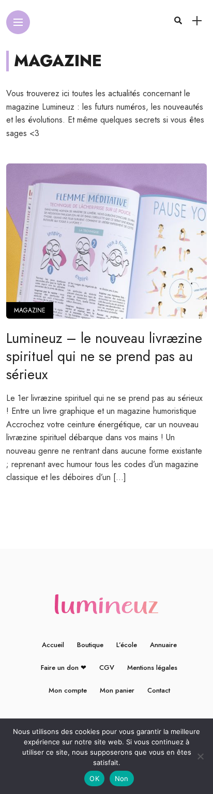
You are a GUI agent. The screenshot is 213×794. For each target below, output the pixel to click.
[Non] (200, 756)
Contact (158, 690)
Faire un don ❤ (63, 667)
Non (122, 778)
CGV (106, 667)
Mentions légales (152, 667)
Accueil (53, 645)
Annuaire (163, 645)
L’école (126, 645)
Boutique (90, 645)
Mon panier (117, 690)
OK (94, 778)
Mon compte (68, 690)
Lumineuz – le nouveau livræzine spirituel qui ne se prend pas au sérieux (104, 356)
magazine (29, 310)
